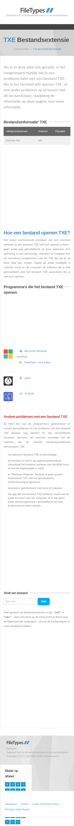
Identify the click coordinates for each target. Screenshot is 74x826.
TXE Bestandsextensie (47, 49)
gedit (27, 377)
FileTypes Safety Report (17, 809)
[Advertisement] (37, 187)
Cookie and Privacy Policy (45, 804)
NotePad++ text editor (37, 362)
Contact (24, 804)
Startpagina (21, 49)
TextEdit (29, 393)
